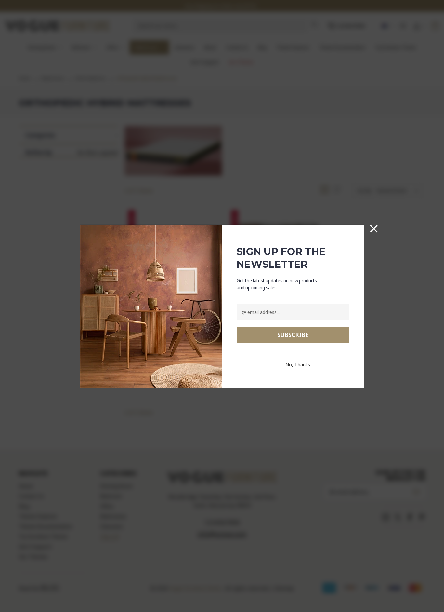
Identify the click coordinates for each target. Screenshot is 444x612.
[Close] (373, 228)
